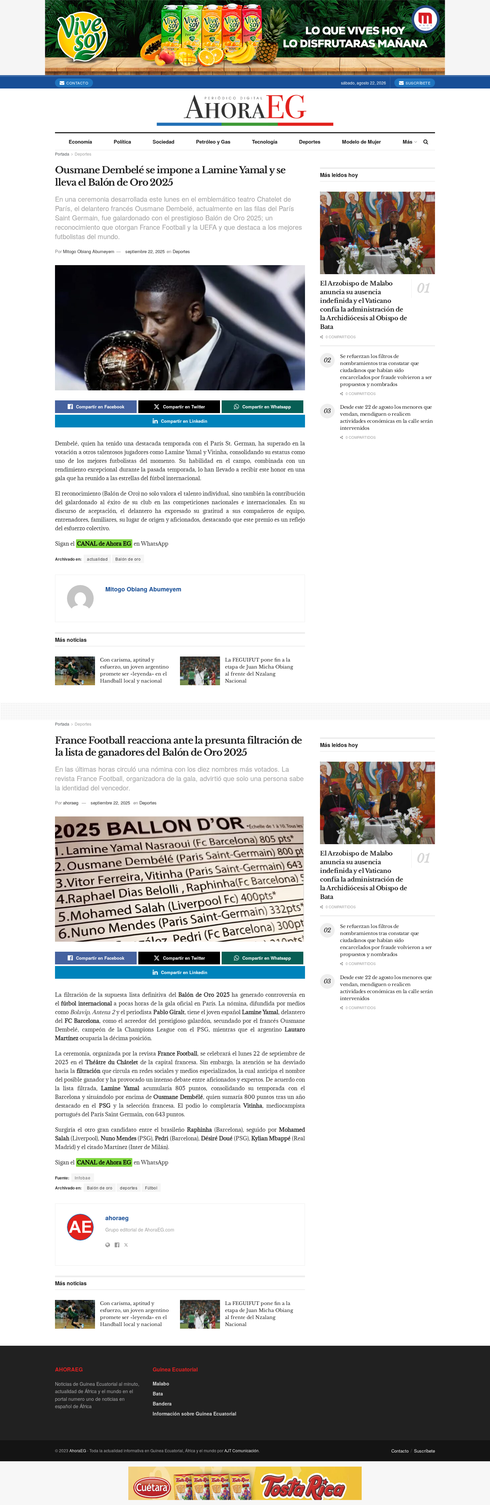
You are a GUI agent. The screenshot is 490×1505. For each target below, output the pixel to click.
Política (122, 141)
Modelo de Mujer (361, 141)
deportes (128, 1187)
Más (407, 141)
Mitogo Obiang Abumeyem (88, 251)
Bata (158, 1393)
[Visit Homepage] (245, 110)
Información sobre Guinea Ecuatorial (194, 1413)
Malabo (161, 1383)
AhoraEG (77, 1450)
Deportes (309, 141)
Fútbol (151, 1187)
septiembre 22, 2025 (145, 251)
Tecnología (264, 141)
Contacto (77, 82)
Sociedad (163, 141)
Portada (62, 154)
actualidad (97, 559)
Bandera (162, 1403)
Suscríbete (418, 82)
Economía (80, 141)
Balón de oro (128, 559)
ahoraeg (70, 802)
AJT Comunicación (241, 1450)
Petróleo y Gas (213, 141)
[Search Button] (425, 141)
